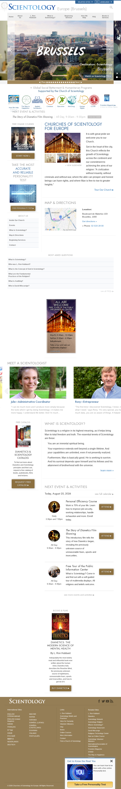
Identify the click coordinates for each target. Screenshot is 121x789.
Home (11, 17)
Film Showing (56, 117)
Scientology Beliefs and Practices (68, 717)
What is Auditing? (15, 281)
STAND (90, 752)
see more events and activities (79, 595)
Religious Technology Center (98, 733)
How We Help (84, 16)
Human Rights (82, 107)
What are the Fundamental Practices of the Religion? (19, 275)
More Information (66, 735)
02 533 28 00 (97, 226)
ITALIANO (32, 733)
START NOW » (23, 156)
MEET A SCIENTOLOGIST (27, 363)
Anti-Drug (71, 106)
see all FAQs (107, 291)
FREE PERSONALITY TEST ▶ (23, 208)
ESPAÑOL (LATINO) (36, 722)
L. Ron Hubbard (32, 16)
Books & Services (105, 16)
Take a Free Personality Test (90, 784)
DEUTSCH (11, 744)
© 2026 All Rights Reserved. (30, 785)
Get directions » (89, 221)
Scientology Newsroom (96, 728)
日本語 (9, 733)
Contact (12, 245)
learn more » (107, 470)
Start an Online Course (96, 736)
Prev (43, 82)
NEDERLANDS (12, 742)
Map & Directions (16, 235)
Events (12, 225)
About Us (20, 16)
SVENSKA (33, 720)
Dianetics (91, 716)
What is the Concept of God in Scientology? (26, 269)
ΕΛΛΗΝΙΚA (33, 730)
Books (62, 730)
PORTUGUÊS (34, 736)
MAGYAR (32, 714)
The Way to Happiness (25, 107)
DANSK (10, 724)
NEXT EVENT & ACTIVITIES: (28, 112)
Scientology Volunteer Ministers (95, 740)
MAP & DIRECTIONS (60, 202)
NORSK (32, 717)
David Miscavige (94, 730)
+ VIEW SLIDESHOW (73, 165)
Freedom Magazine (107, 106)
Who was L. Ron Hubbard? (19, 264)
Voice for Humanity (66, 721)
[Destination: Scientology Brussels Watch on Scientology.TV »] (60, 50)
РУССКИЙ (11, 736)
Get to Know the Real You (81, 761)
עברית (10, 730)
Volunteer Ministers (67, 724)
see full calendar (104, 494)
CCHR (93, 106)
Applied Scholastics (37, 107)
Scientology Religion (95, 722)
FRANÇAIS (11, 727)
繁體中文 (10, 739)
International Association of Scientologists (97, 745)
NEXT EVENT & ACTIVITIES (66, 486)
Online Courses (65, 732)
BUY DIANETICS (60, 688)
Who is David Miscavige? (18, 286)
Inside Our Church (16, 220)
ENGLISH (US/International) (13, 715)
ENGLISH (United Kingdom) (13, 720)
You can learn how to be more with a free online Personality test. (103, 768)
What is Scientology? (50, 16)
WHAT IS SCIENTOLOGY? (65, 423)
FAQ (94, 17)
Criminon (50, 106)
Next (77, 82)
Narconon (60, 106)
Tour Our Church (104, 190)
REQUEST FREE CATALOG (23, 483)
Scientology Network (95, 719)
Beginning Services (69, 16)
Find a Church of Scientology (70, 741)
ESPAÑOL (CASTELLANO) (35, 726)
